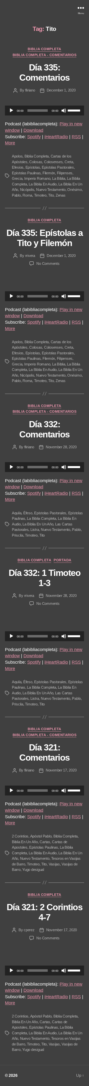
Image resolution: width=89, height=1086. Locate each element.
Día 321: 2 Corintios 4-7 (44, 912)
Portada (62, 560)
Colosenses (53, 162)
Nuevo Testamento (51, 189)
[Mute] (63, 110)
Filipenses (64, 173)
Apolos (17, 156)
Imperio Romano (37, 178)
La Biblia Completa (41, 518)
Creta (69, 162)
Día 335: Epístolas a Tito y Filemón (44, 238)
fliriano (30, 90)
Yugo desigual (33, 869)
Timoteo (40, 195)
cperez (29, 930)
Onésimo (74, 189)
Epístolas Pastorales (58, 167)
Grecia (17, 178)
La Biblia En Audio (42, 184)
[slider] (75, 110)
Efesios (17, 167)
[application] (44, 110)
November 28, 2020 (61, 447)
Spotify (34, 136)
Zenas (61, 195)
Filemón (49, 173)
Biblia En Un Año (25, 842)
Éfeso (27, 513)
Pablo (16, 195)
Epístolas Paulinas (26, 173)
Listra (34, 529)
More (10, 142)
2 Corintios (20, 836)
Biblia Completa (44, 49)
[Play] (11, 110)
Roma (27, 195)
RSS (76, 136)
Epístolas (32, 167)
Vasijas (54, 864)
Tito (51, 195)
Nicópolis (27, 189)
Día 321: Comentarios (44, 752)
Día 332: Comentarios (44, 429)
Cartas (45, 842)
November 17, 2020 (61, 770)
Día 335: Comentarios (44, 72)
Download (33, 130)
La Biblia (58, 178)
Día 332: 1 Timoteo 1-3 (44, 578)
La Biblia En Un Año (37, 524)
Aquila (16, 513)
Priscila (17, 535)
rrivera (30, 255)
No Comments (47, 263)
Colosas (35, 162)
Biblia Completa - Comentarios (45, 55)
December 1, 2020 (61, 90)
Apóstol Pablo (41, 836)
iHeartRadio (56, 136)
